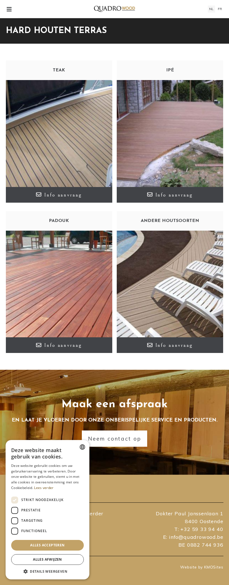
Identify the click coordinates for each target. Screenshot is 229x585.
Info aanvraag (63, 195)
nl (211, 9)
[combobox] (82, 447)
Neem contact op (114, 438)
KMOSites (213, 567)
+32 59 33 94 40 (201, 529)
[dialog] (47, 509)
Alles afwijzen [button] (47, 559)
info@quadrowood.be (196, 537)
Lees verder (43, 487)
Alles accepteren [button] (47, 545)
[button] (47, 571)
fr (220, 9)
